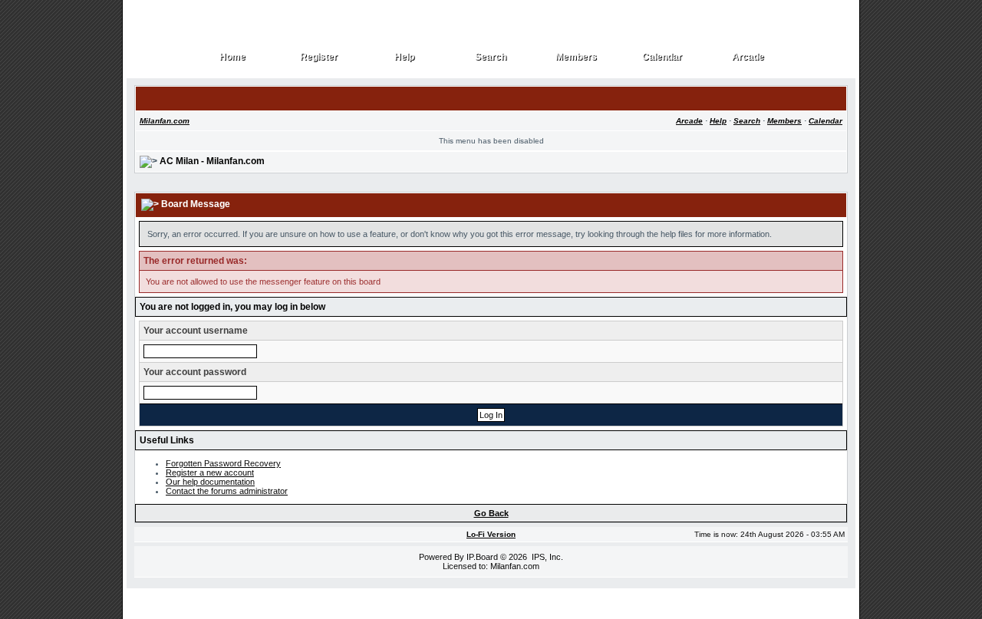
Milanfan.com (164, 121)
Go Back (491, 513)
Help (404, 57)
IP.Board (482, 556)
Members (576, 57)
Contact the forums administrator (227, 491)
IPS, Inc (546, 556)
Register (319, 57)
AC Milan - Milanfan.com (212, 161)
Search (491, 57)
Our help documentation (210, 481)
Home (232, 57)
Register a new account (210, 472)
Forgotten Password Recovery (223, 463)
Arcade (748, 57)
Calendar (662, 57)
